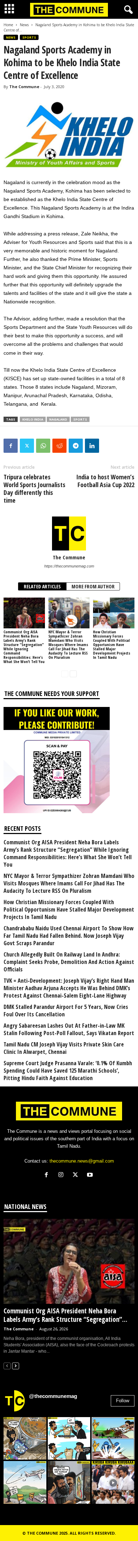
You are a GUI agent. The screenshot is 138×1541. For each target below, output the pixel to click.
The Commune (24, 86)
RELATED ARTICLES (42, 586)
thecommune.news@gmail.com (82, 1161)
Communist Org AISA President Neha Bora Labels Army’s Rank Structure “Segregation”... (65, 1315)
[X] (77, 1175)
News (24, 24)
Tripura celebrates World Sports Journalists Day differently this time (34, 488)
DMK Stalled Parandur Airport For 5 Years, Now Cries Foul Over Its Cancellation (66, 1010)
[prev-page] (64, 673)
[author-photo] (69, 533)
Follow (122, 1400)
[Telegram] (76, 446)
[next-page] (73, 673)
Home (8, 24)
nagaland (58, 419)
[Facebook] (11, 446)
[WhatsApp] (43, 446)
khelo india (32, 419)
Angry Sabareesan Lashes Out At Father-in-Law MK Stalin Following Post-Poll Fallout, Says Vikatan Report (69, 1029)
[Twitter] (27, 446)
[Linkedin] (92, 446)
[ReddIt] (59, 446)
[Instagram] (62, 1175)
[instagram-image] (25, 1438)
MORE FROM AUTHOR (93, 586)
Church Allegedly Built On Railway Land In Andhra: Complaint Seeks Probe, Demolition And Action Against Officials (69, 962)
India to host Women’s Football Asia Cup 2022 (105, 481)
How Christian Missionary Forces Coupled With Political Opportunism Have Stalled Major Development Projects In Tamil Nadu (111, 644)
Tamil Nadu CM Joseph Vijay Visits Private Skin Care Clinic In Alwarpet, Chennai (64, 1048)
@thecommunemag (53, 1396)
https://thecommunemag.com (69, 566)
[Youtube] (90, 1175)
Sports (29, 37)
